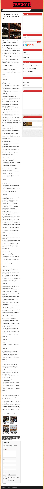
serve (7, 438)
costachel (25, 68)
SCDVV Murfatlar (16, 437)
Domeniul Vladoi (4, 437)
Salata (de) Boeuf (30, 71)
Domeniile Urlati (17, 436)
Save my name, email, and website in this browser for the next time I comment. (5, 477)
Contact (25, 52)
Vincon (3, 439)
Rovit (13, 437)
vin (19, 438)
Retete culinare (25, 84)
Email (4, 463)
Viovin (11, 439)
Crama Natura (13, 436)
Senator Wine (4, 438)
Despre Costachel (27, 54)
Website (4, 467)
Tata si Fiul (14, 438)
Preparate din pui (26, 82)
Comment (5, 449)
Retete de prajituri (26, 85)
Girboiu (9, 437)
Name (4, 459)
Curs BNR (25, 80)
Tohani (17, 438)
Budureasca (8, 436)
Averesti (5, 436)
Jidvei (11, 437)
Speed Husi (10, 438)
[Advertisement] (32, 24)
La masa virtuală (26, 55)
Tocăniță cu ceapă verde (32, 68)
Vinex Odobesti (7, 439)
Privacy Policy (26, 57)
